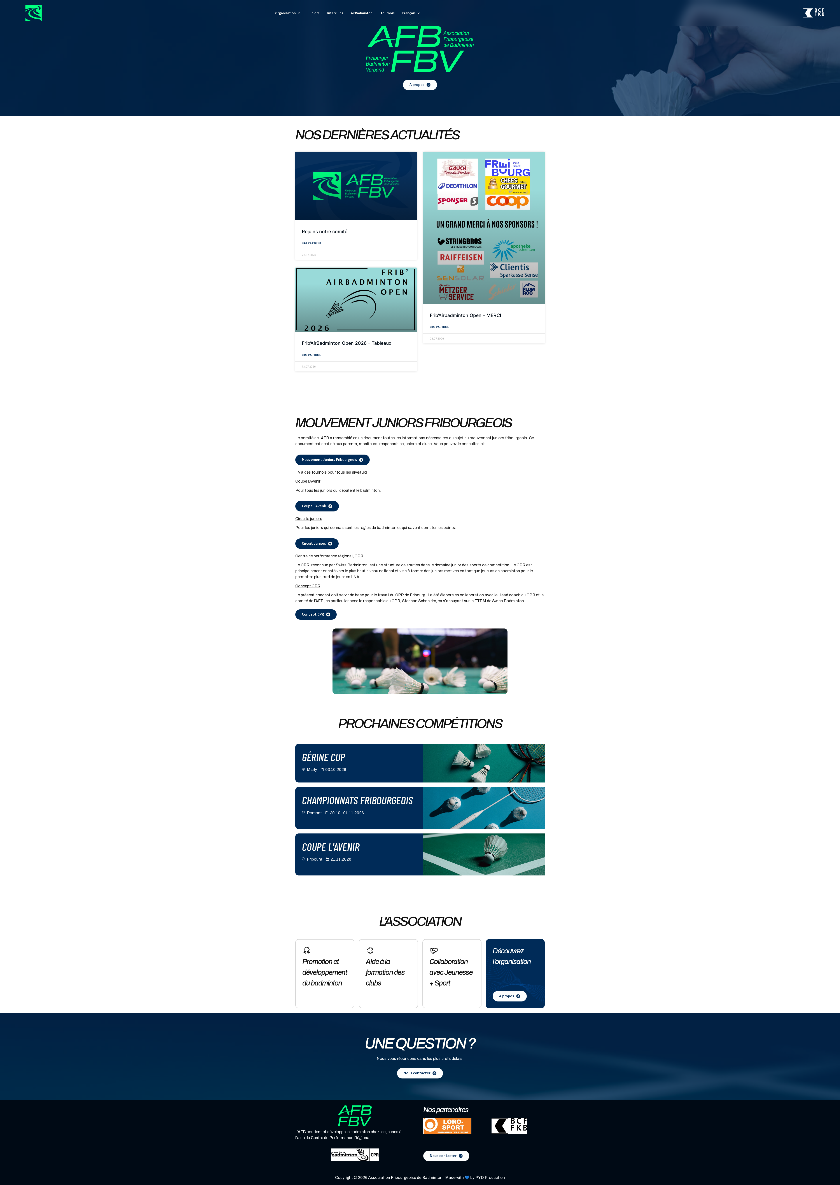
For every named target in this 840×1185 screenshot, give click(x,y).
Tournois (387, 13)
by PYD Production (487, 1177)
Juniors (313, 13)
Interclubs (335, 13)
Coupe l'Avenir (330, 846)
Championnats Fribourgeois (357, 800)
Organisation (285, 13)
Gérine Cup (323, 756)
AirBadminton (362, 13)
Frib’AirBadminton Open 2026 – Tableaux (346, 343)
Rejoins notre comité (324, 231)
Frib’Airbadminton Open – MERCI (465, 315)
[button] (287, 13)
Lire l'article (311, 243)
